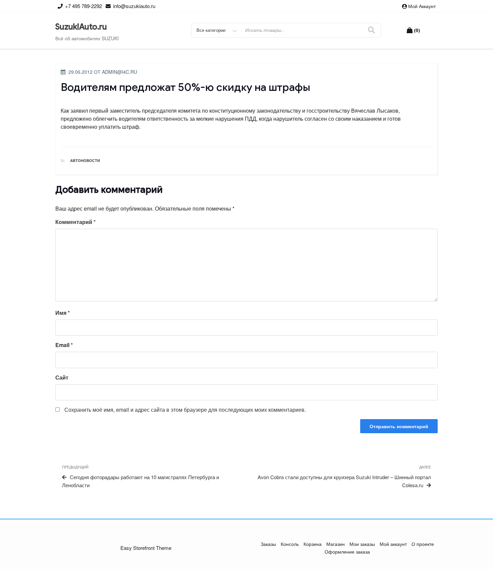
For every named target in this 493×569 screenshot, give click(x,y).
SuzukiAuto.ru (81, 27)
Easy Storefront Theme (145, 547)
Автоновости (85, 160)
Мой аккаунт (422, 6)
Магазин (335, 543)
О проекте (423, 543)
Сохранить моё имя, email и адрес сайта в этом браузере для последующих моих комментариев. (185, 409)
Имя (62, 313)
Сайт (61, 377)
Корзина (313, 543)
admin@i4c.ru (119, 71)
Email (64, 345)
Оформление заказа (347, 551)
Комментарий (75, 222)
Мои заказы (362, 543)
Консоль (290, 543)
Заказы (268, 543)
